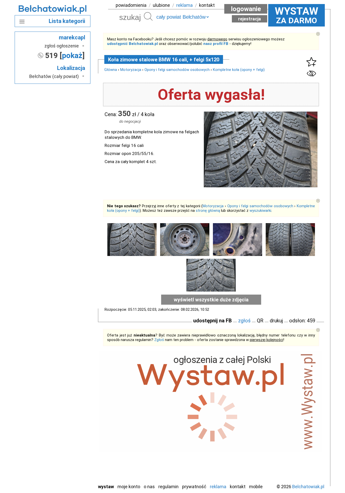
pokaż (72, 55)
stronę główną (208, 210)
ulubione (161, 5)
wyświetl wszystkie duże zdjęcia (211, 300)
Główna (110, 69)
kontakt (207, 5)
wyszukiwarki (260, 210)
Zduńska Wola (66, 479)
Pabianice (70, 424)
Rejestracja (249, 18)
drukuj (276, 321)
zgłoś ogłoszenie (61, 45)
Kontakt (237, 486)
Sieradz (72, 445)
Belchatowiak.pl (308, 486)
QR (260, 321)
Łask (74, 397)
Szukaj (148, 16)
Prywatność (194, 486)
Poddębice (69, 438)
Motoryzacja (130, 69)
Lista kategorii (67, 21)
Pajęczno (70, 431)
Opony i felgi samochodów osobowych (177, 69)
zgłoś (244, 321)
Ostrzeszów (68, 418)
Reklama (218, 486)
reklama (184, 5)
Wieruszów (69, 472)
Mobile (256, 486)
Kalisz (73, 411)
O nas (149, 486)
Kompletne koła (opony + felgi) (239, 69)
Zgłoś (159, 340)
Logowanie (246, 9)
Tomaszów (69, 452)
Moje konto (128, 486)
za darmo (296, 15)
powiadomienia (131, 5)
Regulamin (168, 486)
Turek (73, 458)
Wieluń (73, 465)
